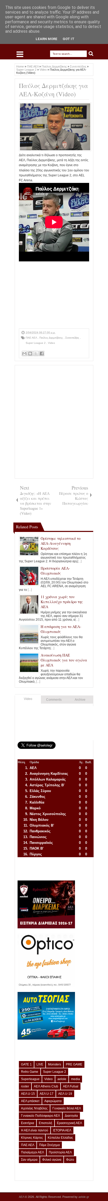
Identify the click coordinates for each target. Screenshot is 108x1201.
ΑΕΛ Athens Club (46, 1086)
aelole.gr (83, 1196)
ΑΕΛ (22, 1196)
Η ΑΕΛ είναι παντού (34, 1130)
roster (25, 1086)
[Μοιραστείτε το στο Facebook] (41, 353)
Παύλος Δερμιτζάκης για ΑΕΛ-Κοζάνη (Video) (53, 89)
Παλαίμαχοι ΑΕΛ (32, 1152)
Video (51, 342)
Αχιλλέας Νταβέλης (34, 1108)
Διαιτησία (71, 1116)
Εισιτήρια (27, 1123)
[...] (80, 561)
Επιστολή (45, 1123)
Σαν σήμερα (29, 1159)
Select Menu (20, 54)
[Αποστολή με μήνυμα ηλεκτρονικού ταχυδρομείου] (24, 353)
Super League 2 (36, 342)
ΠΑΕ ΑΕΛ (32, 337)
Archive (80, 699)
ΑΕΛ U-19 (65, 1094)
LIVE (39, 1064)
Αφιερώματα (53, 1101)
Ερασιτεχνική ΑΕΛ (69, 1123)
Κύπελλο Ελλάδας (60, 1138)
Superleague (30, 1079)
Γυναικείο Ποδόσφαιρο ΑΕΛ (40, 1116)
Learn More (46, 39)
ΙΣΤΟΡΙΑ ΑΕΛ (62, 1130)
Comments (54, 699)
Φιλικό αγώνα (51, 1159)
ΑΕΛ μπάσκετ (30, 1101)
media (75, 1079)
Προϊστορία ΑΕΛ (60, 1152)
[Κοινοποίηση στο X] (36, 353)
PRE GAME (74, 1064)
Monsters (54, 1064)
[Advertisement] (54, 295)
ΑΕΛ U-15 (28, 1094)
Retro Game (29, 1072)
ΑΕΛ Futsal (70, 1086)
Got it (68, 39)
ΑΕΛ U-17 (46, 1094)
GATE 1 (26, 1064)
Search (91, 53)
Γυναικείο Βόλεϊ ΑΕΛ (66, 1108)
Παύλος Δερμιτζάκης (51, 337)
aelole (61, 1079)
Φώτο (70, 1159)
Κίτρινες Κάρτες (32, 1138)
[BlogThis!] (30, 353)
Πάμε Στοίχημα (49, 1145)
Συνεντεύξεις (72, 337)
